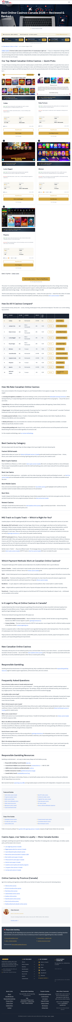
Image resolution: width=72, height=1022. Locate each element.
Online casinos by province (10, 803)
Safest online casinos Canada (11, 795)
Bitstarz (41, 169)
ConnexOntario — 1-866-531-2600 (44, 938)
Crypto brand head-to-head (10, 807)
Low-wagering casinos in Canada (13, 847)
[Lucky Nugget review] (18, 151)
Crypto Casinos (45, 996)
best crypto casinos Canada (33, 464)
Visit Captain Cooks (62, 358)
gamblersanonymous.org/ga (28, 771)
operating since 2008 (19, 783)
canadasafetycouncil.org (23, 773)
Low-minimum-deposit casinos (44, 821)
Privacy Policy (9, 1001)
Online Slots (45, 1008)
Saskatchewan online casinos (12, 893)
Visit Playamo (18, 265)
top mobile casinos (40, 487)
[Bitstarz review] (53, 151)
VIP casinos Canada (42, 803)
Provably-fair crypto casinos (11, 821)
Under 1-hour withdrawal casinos (11, 801)
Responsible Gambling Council (11, 938)
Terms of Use (9, 1003)
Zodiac (6, 39)
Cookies (52, 1016)
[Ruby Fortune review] (53, 85)
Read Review (18, 129)
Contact (9, 1008)
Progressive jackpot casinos (11, 797)
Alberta (28, 962)
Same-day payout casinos (43, 801)
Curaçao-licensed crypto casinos (45, 819)
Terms (49, 1016)
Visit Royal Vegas (61, 343)
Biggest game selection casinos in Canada (15, 849)
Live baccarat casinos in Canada (13, 870)
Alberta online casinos (10, 886)
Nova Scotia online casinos (12, 901)
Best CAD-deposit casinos (43, 823)
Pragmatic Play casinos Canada (44, 799)
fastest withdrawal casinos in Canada (30, 454)
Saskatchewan (28, 978)
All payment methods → (43, 978)
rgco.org (28, 763)
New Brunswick (28, 969)
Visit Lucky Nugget (18, 199)
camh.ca (32, 768)
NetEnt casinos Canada (9, 799)
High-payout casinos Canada (11, 805)
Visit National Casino (60, 372)
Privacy (45, 1016)
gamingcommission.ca (13, 533)
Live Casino (45, 999)
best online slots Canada (42, 498)
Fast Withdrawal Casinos (45, 994)
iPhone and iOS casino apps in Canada (14, 860)
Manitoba (28, 967)
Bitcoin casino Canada (42, 580)
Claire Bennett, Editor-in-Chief (10, 46)
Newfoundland (28, 971)
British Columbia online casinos (13, 888)
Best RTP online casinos (43, 795)
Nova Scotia (28, 974)
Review (50, 320)
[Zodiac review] (18, 85)
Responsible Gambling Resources (19, 944)
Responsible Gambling (9, 999)
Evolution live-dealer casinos (44, 797)
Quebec (28, 976)
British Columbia (28, 964)
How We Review (9, 996)
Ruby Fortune (31, 39)
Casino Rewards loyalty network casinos (15, 852)
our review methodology (27, 433)
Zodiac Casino (5, 51)
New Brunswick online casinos (12, 899)
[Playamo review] (18, 217)
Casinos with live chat (9, 823)
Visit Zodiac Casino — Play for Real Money (36, 279)
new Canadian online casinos (33, 505)
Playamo (6, 235)
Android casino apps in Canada (12, 862)
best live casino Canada (35, 551)
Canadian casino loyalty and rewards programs (16, 865)
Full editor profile (14, 920)
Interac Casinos (45, 1003)
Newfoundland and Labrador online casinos (16, 904)
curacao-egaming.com (22, 625)
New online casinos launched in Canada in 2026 (17, 854)
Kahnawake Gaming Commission (58, 397)
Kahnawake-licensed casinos (11, 819)
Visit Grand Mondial (62, 353)
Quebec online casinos (11, 896)
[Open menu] (69, 2)
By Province (45, 1006)
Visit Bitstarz (53, 199)
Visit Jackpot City (61, 326)
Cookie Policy (9, 1006)
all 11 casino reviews (54, 296)
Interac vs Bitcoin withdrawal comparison (46, 805)
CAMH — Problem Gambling (11, 941)
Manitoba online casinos (11, 891)
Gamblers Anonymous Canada (44, 941)
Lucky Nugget (54, 39)
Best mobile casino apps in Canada (14, 857)
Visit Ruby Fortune (53, 133)
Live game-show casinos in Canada (13, 867)
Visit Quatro (60, 367)
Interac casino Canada (33, 570)
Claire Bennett (66, 1002)
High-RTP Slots (45, 1001)
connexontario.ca (36, 765)
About (9, 994)
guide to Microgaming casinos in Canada (29, 829)
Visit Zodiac (18, 133)
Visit (21, 39)
